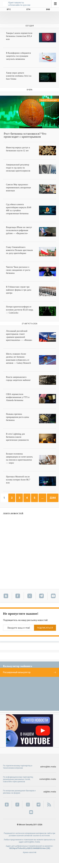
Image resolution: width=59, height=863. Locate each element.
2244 (53, 497)
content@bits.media (47, 779)
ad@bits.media (49, 792)
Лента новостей (13, 513)
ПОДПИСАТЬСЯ (45, 628)
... (42, 497)
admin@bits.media (48, 767)
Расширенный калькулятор (17, 672)
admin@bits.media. (32, 842)
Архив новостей (29, 852)
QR (48, 848)
